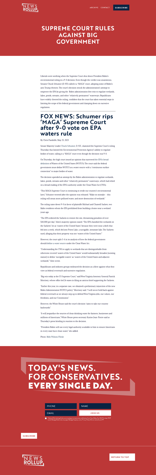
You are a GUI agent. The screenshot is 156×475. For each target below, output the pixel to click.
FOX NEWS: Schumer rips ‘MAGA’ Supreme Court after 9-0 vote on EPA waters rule (76, 125)
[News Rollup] (30, 7)
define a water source (56, 243)
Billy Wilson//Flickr (55, 337)
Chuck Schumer (68, 146)
